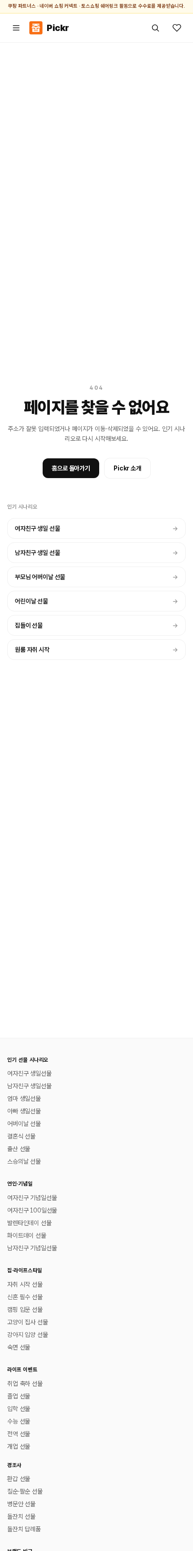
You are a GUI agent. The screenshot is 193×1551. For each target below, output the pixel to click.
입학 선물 (18, 1408)
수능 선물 (18, 1421)
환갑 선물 (18, 1478)
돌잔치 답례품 (24, 1529)
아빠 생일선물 (24, 1111)
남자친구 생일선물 (29, 1086)
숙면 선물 (18, 1347)
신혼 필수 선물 (25, 1297)
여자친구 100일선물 (32, 1210)
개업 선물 (18, 1446)
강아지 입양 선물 (27, 1334)
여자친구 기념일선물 (32, 1197)
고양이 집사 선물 (27, 1322)
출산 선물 (18, 1148)
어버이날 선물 (24, 1123)
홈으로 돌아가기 (71, 468)
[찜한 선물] (177, 28)
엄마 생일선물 (24, 1098)
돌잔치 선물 (21, 1516)
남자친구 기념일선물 (32, 1248)
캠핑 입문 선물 (25, 1309)
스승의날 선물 (24, 1161)
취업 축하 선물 (25, 1383)
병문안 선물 (21, 1503)
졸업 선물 (18, 1396)
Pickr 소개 (127, 468)
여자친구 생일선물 (29, 1073)
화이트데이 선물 (26, 1235)
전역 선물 (18, 1433)
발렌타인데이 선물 (29, 1222)
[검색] (155, 28)
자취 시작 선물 (25, 1284)
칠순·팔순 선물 (25, 1491)
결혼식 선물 (21, 1136)
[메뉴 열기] (16, 28)
